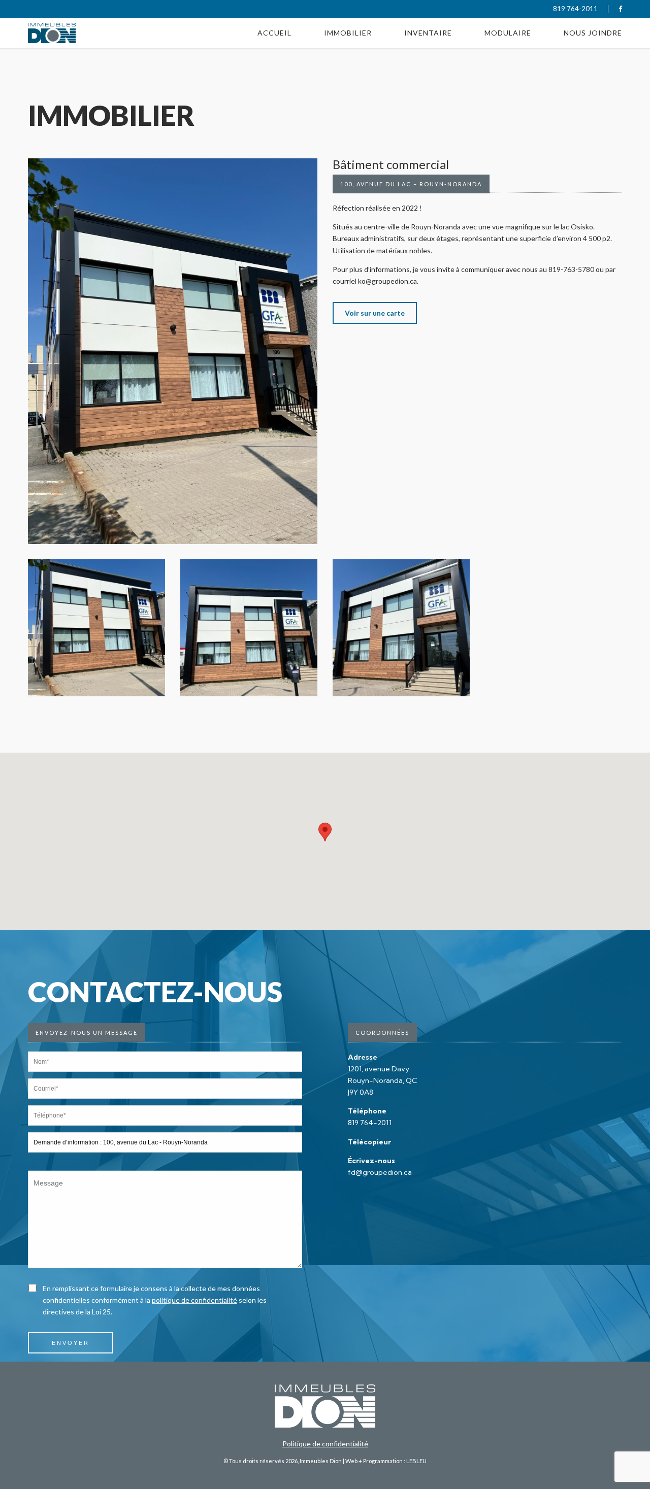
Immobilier (348, 21)
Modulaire (507, 21)
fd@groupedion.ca (380, 1172)
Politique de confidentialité (325, 1443)
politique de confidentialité (194, 1300)
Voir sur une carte (375, 313)
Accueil (274, 21)
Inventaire (428, 21)
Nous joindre (593, 21)
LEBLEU (416, 1461)
